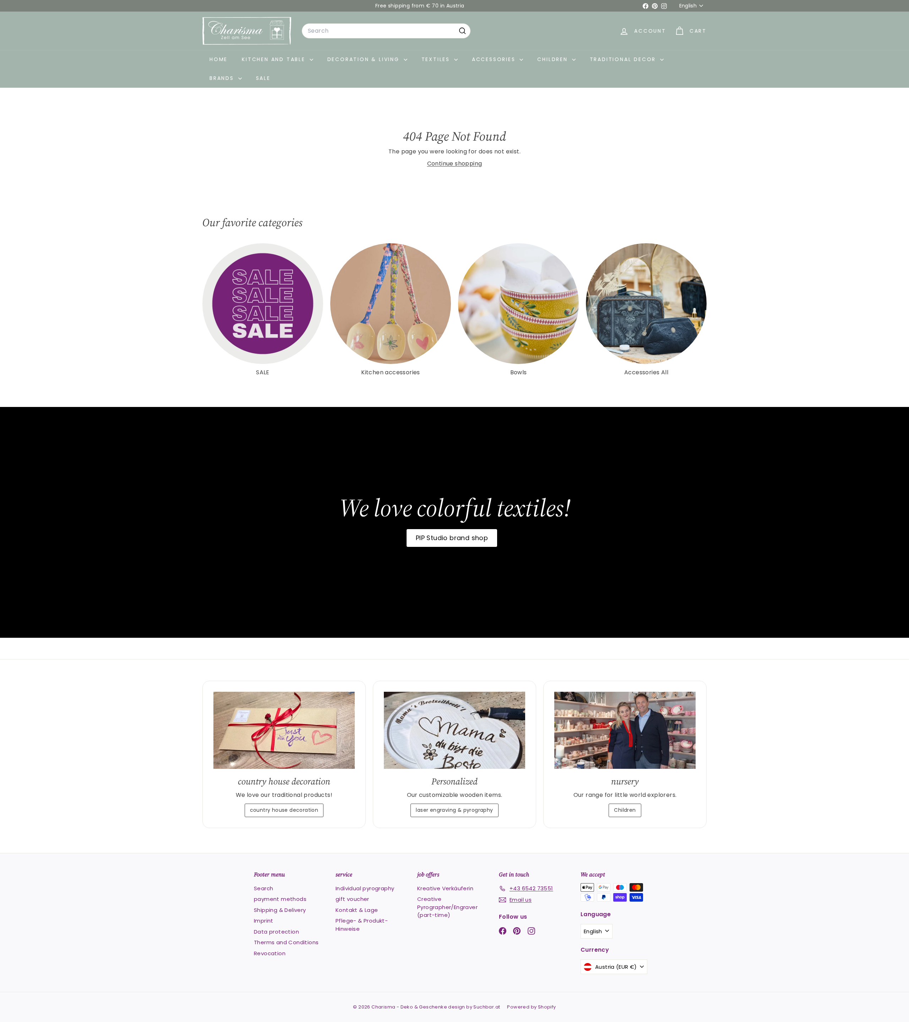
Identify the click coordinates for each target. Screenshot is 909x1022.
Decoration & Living (364, 59)
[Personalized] (454, 730)
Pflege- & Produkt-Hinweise (362, 925)
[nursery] (625, 730)
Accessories (495, 59)
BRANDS (222, 78)
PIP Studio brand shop (452, 537)
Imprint (263, 920)
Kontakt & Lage (357, 910)
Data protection (276, 931)
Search (263, 888)
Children (553, 59)
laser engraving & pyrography (454, 810)
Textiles (436, 59)
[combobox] (386, 30)
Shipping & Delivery (280, 910)
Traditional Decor (624, 59)
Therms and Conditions (286, 942)
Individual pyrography (365, 888)
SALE (263, 78)
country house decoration (284, 810)
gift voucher (352, 899)
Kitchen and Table (274, 59)
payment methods (280, 899)
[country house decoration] (284, 730)
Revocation (269, 953)
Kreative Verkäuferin (445, 888)
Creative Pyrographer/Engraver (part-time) (447, 907)
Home (218, 59)
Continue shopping (454, 163)
